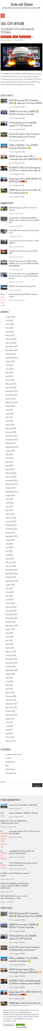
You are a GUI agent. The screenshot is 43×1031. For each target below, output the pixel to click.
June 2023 (10, 458)
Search (3, 782)
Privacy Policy (21, 1027)
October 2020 (11, 577)
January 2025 (11, 387)
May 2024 (9, 417)
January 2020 (11, 610)
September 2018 (12, 670)
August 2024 (10, 406)
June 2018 (9, 681)
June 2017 (9, 726)
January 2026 (11, 343)
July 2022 (9, 499)
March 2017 (10, 737)
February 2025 (11, 384)
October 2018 (10, 666)
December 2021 (11, 525)
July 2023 (9, 454)
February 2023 (11, 473)
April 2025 (9, 376)
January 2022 (11, 521)
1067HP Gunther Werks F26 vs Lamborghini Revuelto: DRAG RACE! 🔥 (25, 157)
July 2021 (9, 544)
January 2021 (11, 566)
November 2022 (12, 484)
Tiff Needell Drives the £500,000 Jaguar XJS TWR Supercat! (22, 124)
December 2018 (11, 659)
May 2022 (9, 506)
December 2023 (11, 436)
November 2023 (12, 439)
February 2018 (11, 696)
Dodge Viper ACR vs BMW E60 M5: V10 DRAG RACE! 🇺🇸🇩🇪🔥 (25, 180)
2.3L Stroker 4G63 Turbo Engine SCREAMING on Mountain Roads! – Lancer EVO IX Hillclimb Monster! (23, 276)
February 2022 (11, 517)
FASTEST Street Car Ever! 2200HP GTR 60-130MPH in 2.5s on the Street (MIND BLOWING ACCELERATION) (23, 263)
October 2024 (11, 398)
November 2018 (11, 663)
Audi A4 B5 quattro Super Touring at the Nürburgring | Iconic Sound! (24, 135)
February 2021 (11, 562)
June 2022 (10, 503)
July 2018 (9, 677)
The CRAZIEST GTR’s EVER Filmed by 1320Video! (17, 30)
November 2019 (11, 618)
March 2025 (10, 380)
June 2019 (9, 637)
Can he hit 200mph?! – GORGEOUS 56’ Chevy (23, 813)
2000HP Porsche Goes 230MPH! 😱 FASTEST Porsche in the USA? (24, 112)
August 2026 (10, 317)
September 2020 (12, 581)
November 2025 (12, 350)
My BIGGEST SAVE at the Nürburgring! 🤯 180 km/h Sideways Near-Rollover (25, 169)
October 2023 (11, 443)
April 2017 (9, 733)
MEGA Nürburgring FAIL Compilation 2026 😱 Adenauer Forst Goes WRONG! (25, 101)
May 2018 (9, 685)
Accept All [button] (20, 1025)
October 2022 (11, 488)
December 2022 (11, 480)
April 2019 (9, 644)
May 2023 (9, 462)
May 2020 (9, 596)
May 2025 (9, 372)
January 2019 (11, 655)
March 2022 (10, 514)
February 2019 (11, 651)
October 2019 (10, 622)
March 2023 (10, 469)
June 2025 (10, 369)
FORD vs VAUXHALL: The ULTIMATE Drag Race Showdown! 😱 (23, 146)
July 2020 (9, 588)
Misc (15, 37)
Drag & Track (6, 37)
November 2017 (11, 707)
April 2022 (9, 510)
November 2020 (12, 573)
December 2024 (11, 391)
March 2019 (10, 648)
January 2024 (11, 432)
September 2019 (12, 625)
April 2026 (9, 331)
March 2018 (10, 692)
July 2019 (9, 633)
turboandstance (6, 40)
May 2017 (9, 730)
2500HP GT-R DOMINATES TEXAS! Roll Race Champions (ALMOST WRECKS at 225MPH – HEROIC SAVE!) (15, 885)
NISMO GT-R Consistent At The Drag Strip (22, 286)
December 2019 (11, 614)
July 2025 (9, 365)
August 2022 (10, 495)
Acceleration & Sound (14, 754)
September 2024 (12, 402)
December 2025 (11, 346)
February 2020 (11, 607)
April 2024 (9, 421)
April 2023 (9, 465)
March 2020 (10, 603)
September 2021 (12, 536)
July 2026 (9, 320)
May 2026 (9, 328)
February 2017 (11, 741)
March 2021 (10, 558)
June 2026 (10, 324)
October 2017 (10, 711)
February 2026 (11, 339)
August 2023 (10, 450)
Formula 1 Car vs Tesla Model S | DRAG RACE (23, 805)
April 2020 (9, 599)
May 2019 (9, 640)
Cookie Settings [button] (8, 1025)
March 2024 (10, 424)
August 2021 (10, 540)
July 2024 (9, 410)
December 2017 (11, 703)
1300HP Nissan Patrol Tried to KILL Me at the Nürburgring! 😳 (25, 191)
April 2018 (9, 689)
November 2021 (11, 529)
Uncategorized (11, 773)
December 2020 (12, 570)
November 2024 (11, 395)
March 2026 (10, 335)
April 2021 (9, 555)
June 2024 (9, 413)
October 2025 (11, 354)
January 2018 (11, 700)
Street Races (25, 37)
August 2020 (10, 584)
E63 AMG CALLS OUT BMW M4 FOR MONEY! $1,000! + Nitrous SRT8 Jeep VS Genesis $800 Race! (24, 220)
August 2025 (10, 361)
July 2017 (9, 722)
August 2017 (10, 718)
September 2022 (12, 491)
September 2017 (12, 715)
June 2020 (10, 592)
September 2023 (12, 447)
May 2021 (9, 551)
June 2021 (9, 547)
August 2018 (10, 674)
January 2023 (11, 477)
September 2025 (12, 357)
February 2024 (11, 428)
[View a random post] (39, 16)
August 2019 (10, 629)
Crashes (8, 758)
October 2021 (10, 532)
